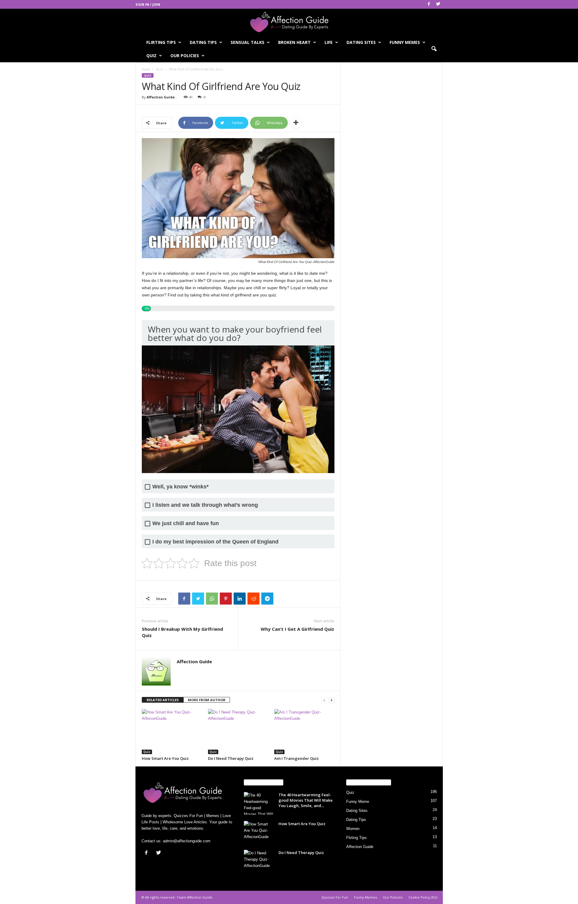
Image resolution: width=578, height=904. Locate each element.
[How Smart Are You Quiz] (172, 731)
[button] (433, 49)
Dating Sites (361, 42)
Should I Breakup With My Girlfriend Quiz (182, 632)
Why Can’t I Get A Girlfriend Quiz (297, 629)
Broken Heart (294, 42)
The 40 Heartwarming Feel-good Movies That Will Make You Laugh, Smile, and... (305, 800)
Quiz (151, 55)
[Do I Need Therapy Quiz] (238, 731)
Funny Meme (357, 801)
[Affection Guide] (289, 22)
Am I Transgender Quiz (296, 758)
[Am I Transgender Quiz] (304, 731)
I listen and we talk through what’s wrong (205, 505)
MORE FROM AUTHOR (206, 700)
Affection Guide (161, 97)
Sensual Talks (247, 42)
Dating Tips (203, 42)
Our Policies (184, 55)
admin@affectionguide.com (186, 841)
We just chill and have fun (185, 523)
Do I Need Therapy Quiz (230, 758)
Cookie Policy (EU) (423, 897)
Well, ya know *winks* (180, 487)
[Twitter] (438, 4)
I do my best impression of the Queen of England (215, 542)
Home (146, 69)
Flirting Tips (161, 42)
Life (329, 42)
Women (352, 828)
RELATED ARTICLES (163, 700)
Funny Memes (405, 42)
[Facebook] (429, 4)
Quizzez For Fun (335, 897)
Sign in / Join (147, 4)
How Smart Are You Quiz (165, 758)
